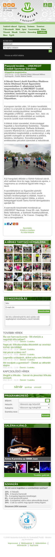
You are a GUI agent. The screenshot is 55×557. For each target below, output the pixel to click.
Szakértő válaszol (10, 26)
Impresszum (13, 543)
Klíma (43, 29)
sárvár (18, 386)
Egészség (21, 26)
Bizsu (5, 35)
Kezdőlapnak (9, 5)
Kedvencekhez (13, 5)
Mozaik (15, 32)
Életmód (23, 341)
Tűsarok (6, 32)
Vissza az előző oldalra (14, 55)
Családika (42, 32)
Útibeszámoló (8, 29)
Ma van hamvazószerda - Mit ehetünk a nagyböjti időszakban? (23, 338)
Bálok (18, 29)
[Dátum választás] (47, 400)
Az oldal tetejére (27, 232)
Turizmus (31, 26)
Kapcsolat (34, 545)
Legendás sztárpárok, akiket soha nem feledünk (27, 357)
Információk (22, 545)
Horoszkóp (32, 32)
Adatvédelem (40, 543)
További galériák (41, 475)
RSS (5, 5)
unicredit (37, 387)
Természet (40, 26)
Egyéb (11, 35)
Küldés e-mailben (27, 230)
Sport (24, 29)
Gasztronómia (33, 29)
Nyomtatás (27, 228)
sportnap (28, 387)
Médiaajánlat (26, 543)
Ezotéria (22, 32)
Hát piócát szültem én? (14, 352)
